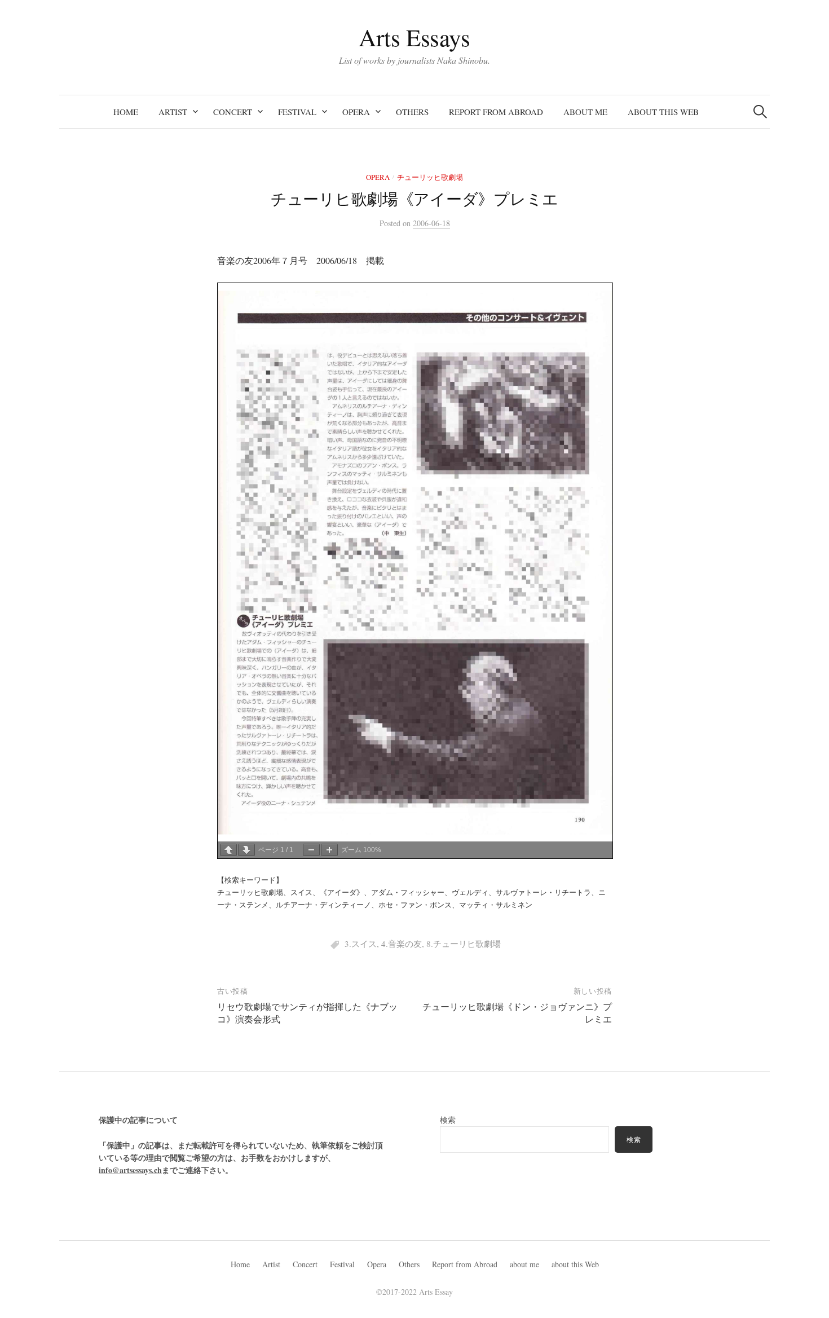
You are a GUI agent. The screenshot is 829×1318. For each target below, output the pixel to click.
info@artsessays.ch (130, 1170)
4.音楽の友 (401, 943)
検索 (448, 1119)
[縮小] (311, 850)
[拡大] (329, 850)
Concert (232, 111)
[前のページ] (228, 850)
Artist (172, 111)
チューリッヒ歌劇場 (430, 177)
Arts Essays (414, 37)
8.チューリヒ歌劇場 (463, 943)
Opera (356, 111)
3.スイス (361, 943)
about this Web (663, 111)
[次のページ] (246, 850)
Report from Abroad (496, 111)
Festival (297, 111)
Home (125, 111)
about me (585, 111)
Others (412, 111)
